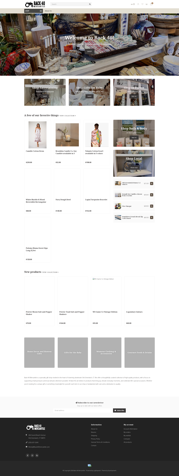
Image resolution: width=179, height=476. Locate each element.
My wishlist (127, 435)
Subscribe (120, 410)
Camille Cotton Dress (35, 151)
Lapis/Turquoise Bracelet (96, 199)
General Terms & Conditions (100, 442)
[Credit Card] (89, 465)
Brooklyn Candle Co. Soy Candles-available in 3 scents (66, 153)
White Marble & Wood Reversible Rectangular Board (36, 201)
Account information (130, 429)
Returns (93, 432)
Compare (127, 439)
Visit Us (134, 96)
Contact (93, 445)
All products (128, 442)
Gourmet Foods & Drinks (133, 338)
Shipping (94, 435)
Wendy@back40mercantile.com (39, 447)
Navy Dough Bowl (63, 199)
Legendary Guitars (134, 312)
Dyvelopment (112, 470)
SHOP (89, 51)
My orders (127, 432)
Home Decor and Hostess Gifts (34, 338)
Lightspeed (97, 470)
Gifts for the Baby (63, 338)
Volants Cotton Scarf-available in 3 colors (94, 152)
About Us (48, 11)
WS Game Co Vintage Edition (105, 312)
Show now (134, 168)
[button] (1, 44)
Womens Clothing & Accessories (102, 338)
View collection (67, 115)
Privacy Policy (95, 439)
